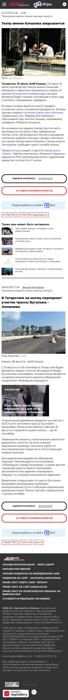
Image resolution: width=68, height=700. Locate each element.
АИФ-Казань (16, 78)
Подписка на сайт (15, 578)
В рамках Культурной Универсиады (31, 92)
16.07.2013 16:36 (10, 13)
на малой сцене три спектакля (43, 112)
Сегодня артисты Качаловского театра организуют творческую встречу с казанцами (37, 260)
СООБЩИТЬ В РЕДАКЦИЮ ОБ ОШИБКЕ (26, 598)
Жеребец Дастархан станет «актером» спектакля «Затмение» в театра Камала (39, 250)
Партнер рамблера (29, 685)
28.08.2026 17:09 (10, 287)
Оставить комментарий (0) (34, 190)
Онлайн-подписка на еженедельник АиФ (31, 573)
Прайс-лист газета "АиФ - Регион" (25, 582)
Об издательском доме (19, 564)
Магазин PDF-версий (16, 569)
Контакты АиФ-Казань (45, 578)
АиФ (23, 355)
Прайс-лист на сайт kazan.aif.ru (25, 586)
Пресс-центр (45, 564)
